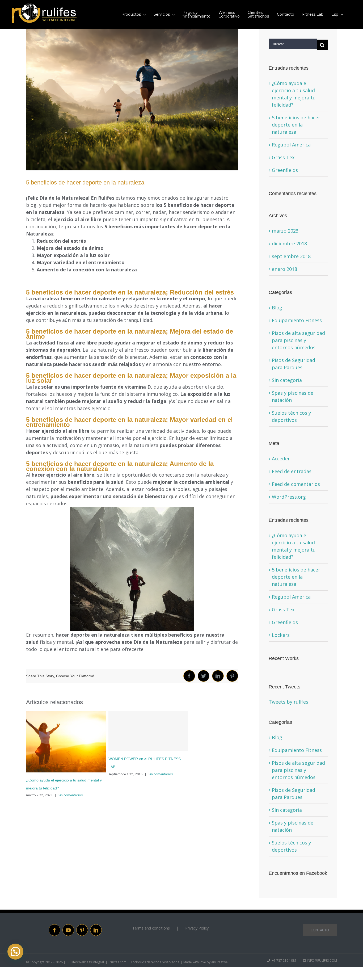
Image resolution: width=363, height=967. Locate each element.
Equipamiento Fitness (297, 320)
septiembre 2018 (291, 256)
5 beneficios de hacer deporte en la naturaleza (296, 124)
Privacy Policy (197, 928)
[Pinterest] (82, 930)
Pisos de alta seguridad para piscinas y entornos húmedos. (298, 340)
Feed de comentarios (296, 484)
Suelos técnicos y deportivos (291, 416)
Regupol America (291, 144)
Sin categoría (287, 380)
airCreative (219, 962)
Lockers (281, 635)
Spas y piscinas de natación (292, 396)
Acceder (281, 458)
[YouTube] (68, 930)
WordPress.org (289, 497)
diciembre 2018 (289, 243)
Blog (277, 307)
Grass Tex (283, 157)
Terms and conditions (151, 928)
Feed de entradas (291, 471)
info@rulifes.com (321, 960)
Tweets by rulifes (288, 702)
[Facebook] (54, 930)
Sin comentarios (70, 795)
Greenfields (285, 170)
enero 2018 (284, 269)
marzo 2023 (285, 231)
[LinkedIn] (96, 930)
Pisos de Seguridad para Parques (293, 364)
